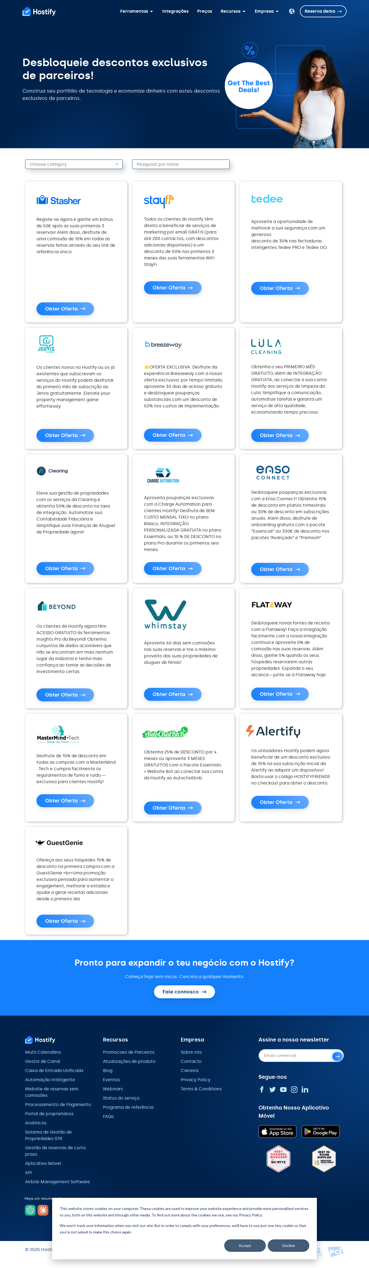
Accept (245, 1245)
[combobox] (74, 164)
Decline (288, 1245)
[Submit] (337, 1056)
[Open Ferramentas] (151, 11)
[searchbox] (77, 164)
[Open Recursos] (244, 11)
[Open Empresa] (277, 11)
